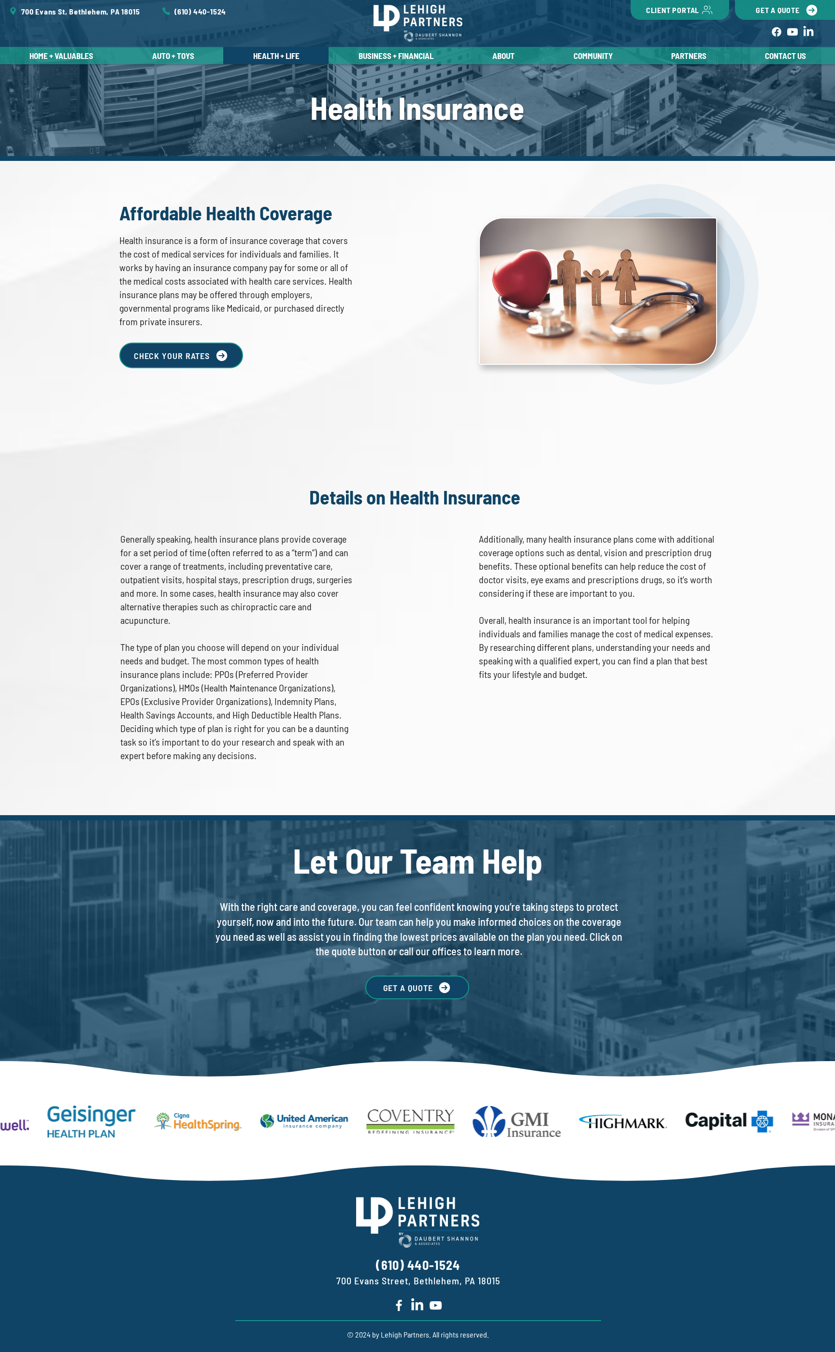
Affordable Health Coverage (225, 212)
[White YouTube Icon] (435, 1305)
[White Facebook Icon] (398, 1305)
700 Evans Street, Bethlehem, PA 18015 (418, 1280)
